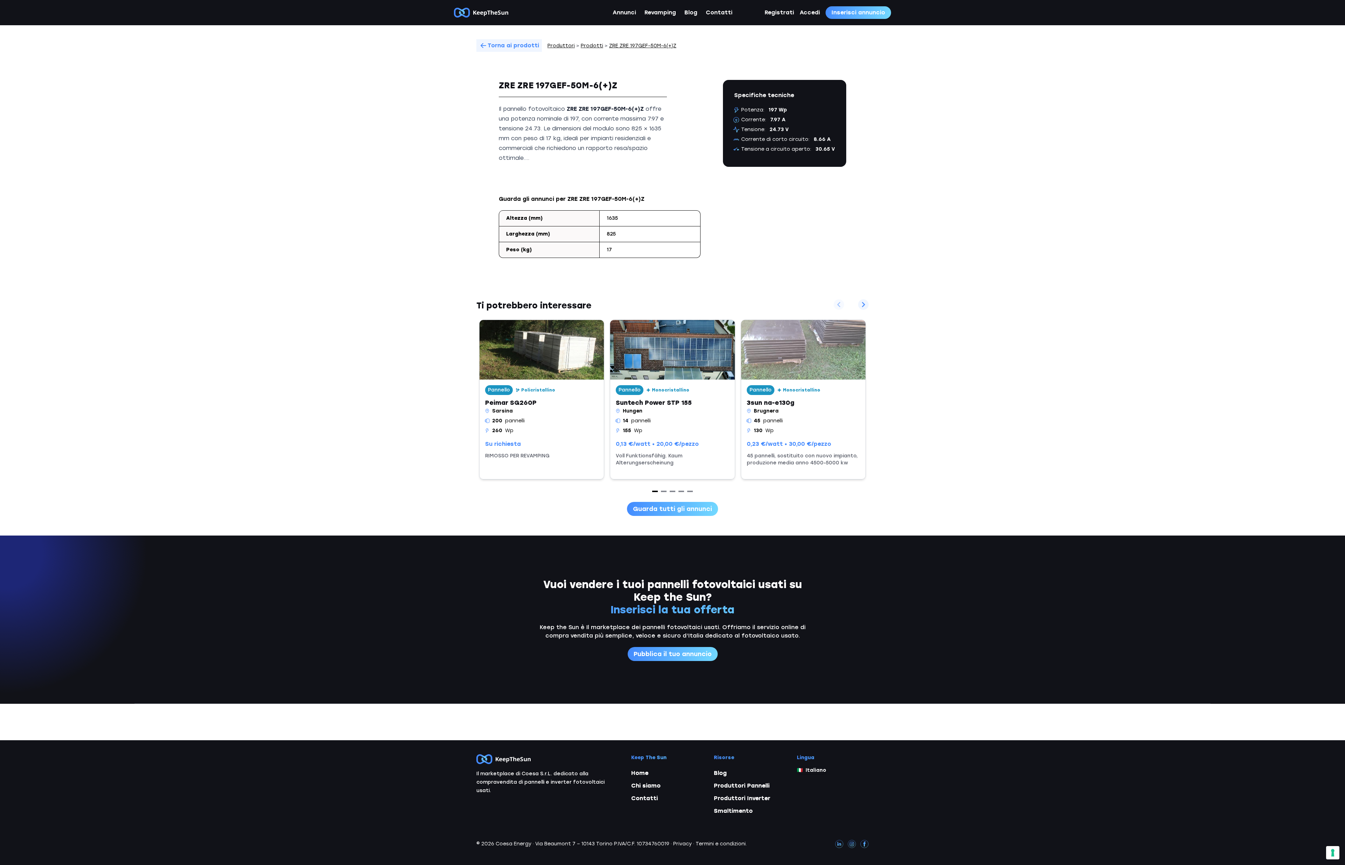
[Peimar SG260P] (542, 399)
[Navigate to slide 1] (655, 491)
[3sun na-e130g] (803, 399)
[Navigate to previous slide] (839, 304)
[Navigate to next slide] (863, 304)
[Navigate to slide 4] (681, 491)
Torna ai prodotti (513, 45)
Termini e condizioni (721, 844)
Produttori (561, 46)
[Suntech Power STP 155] (672, 399)
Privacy (682, 844)
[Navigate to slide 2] (664, 491)
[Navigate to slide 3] (672, 491)
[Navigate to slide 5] (690, 491)
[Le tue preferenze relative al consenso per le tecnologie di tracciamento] (1332, 852)
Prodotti (592, 46)
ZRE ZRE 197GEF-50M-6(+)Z (642, 46)
